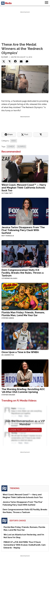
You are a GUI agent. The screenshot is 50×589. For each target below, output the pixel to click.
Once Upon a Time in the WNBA (20, 352)
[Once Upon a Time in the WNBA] (25, 336)
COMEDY (10, 146)
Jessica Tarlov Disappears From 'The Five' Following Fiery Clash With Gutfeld (23, 230)
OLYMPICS (21, 146)
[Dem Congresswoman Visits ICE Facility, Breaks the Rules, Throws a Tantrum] (25, 253)
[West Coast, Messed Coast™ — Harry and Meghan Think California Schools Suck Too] (25, 168)
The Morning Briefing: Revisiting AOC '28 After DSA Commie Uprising (23, 390)
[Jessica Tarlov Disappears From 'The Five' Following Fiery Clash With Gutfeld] (25, 211)
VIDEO (13, 141)
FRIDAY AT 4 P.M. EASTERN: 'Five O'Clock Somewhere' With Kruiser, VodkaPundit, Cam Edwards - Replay (25, 545)
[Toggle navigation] (46, 3)
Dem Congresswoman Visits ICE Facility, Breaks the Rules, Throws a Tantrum (23, 272)
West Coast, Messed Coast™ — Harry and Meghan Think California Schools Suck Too (24, 187)
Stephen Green (8, 318)
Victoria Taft (7, 193)
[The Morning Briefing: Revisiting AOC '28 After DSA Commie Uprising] (25, 372)
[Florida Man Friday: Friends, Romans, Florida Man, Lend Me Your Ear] (25, 296)
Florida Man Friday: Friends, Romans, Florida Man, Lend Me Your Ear (23, 314)
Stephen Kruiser (8, 395)
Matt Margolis (8, 236)
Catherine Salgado (9, 278)
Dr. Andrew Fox (8, 355)
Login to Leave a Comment (25, 430)
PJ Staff (4, 57)
